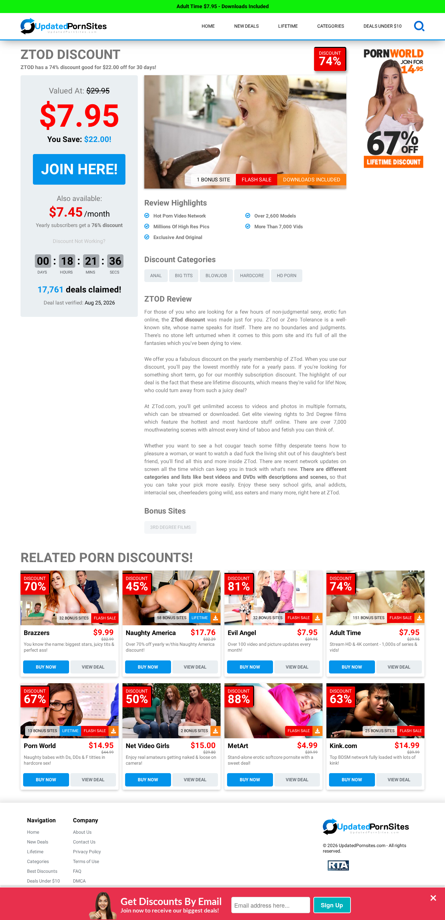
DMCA (79, 881)
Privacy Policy (87, 851)
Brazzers (37, 633)
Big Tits (184, 275)
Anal (156, 275)
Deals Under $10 (383, 26)
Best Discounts (42, 871)
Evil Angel (242, 633)
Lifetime (288, 26)
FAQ (77, 871)
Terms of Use (86, 861)
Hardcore (252, 275)
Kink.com (343, 746)
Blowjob (216, 275)
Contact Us (84, 841)
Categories (330, 26)
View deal (93, 667)
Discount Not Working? (79, 241)
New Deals (246, 26)
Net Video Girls (147, 746)
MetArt (238, 746)
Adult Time (345, 633)
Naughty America (151, 633)
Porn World (40, 746)
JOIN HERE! (79, 169)
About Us (82, 832)
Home (208, 26)
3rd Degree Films (170, 527)
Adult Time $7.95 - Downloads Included (223, 6)
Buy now (46, 667)
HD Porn (286, 275)
